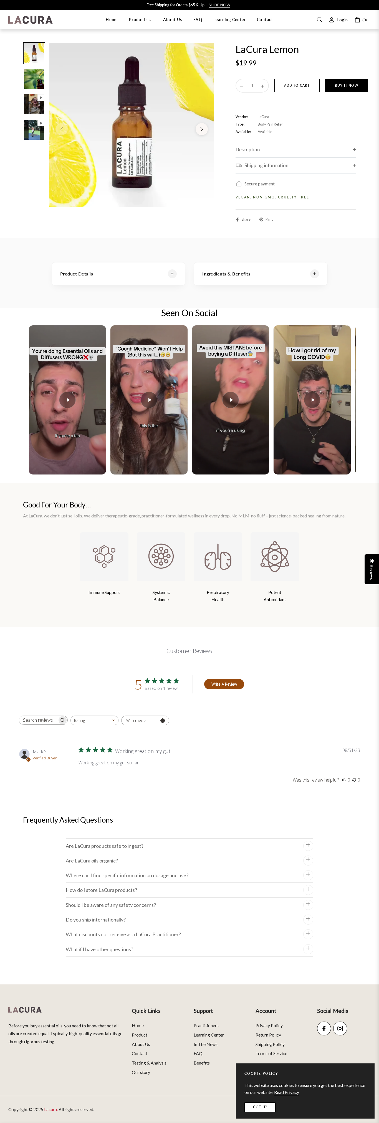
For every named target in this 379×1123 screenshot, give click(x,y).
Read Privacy (286, 1092)
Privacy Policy (269, 1025)
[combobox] (94, 720)
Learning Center (209, 1034)
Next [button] (202, 129)
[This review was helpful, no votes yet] (344, 780)
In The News (206, 1044)
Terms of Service (271, 1053)
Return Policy (268, 1034)
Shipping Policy (270, 1044)
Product (139, 1034)
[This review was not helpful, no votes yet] (354, 780)
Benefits (202, 1062)
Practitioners (206, 1025)
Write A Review (224, 684)
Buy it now (346, 85)
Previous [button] (61, 129)
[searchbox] (38, 720)
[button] (320, 20)
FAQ (198, 1053)
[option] (131, 125)
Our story (141, 1072)
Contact (139, 1053)
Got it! (260, 1107)
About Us (141, 1044)
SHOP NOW (219, 4)
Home (138, 1025)
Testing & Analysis (149, 1062)
